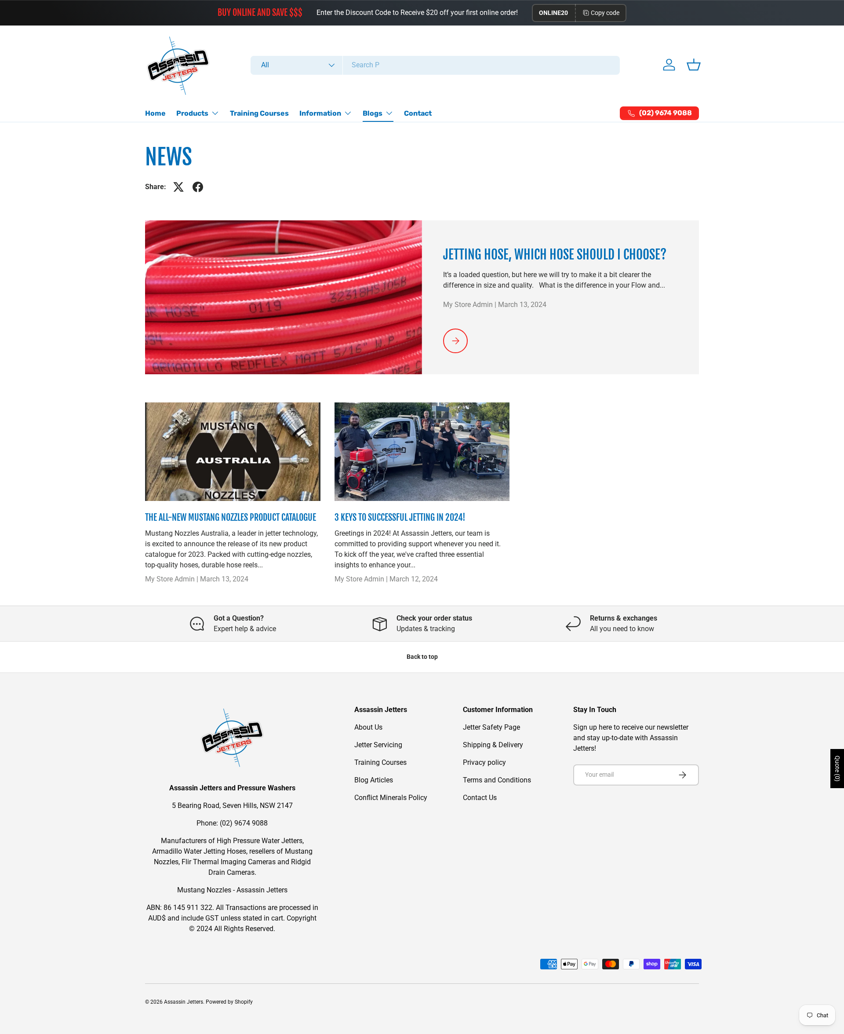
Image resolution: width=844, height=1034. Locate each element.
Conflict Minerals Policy (390, 797)
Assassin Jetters (183, 1002)
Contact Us (480, 797)
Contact (418, 113)
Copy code (605, 12)
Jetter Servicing (378, 745)
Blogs (372, 113)
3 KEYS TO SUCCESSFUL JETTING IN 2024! (400, 517)
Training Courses (259, 113)
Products (192, 113)
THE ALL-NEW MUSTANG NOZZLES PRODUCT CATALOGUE (230, 517)
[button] (693, 64)
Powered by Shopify (229, 1002)
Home (155, 113)
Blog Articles (373, 780)
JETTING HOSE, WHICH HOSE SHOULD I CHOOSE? (554, 255)
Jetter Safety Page (491, 727)
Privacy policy (484, 762)
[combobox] (435, 64)
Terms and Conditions (497, 780)
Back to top (422, 656)
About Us (368, 727)
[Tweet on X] (178, 187)
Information (320, 113)
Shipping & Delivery (493, 745)
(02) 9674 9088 (244, 823)
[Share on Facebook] (197, 187)
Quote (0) (837, 769)
